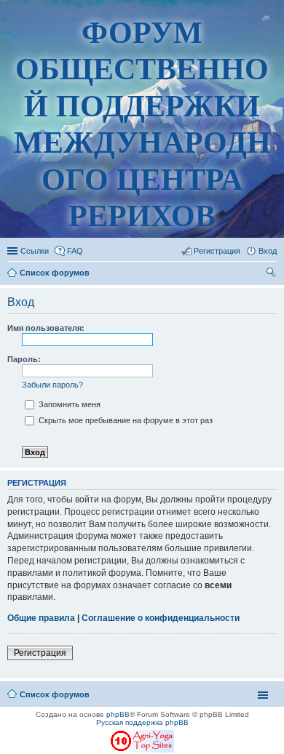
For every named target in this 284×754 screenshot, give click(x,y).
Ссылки (34, 250)
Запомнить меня (68, 404)
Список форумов (55, 694)
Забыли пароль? (52, 384)
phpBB (118, 714)
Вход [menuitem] (268, 250)
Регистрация (40, 653)
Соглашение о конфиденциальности (161, 618)
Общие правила (41, 618)
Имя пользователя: (45, 328)
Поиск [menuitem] (272, 274)
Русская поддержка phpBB (142, 722)
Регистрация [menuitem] (217, 250)
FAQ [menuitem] (75, 250)
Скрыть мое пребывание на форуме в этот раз (124, 420)
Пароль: (24, 359)
